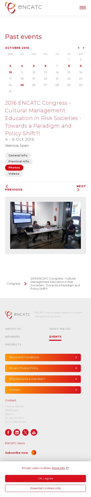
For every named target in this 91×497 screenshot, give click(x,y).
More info (58, 468)
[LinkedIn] (17, 432)
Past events (23, 36)
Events (55, 336)
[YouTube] (34, 432)
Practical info (18, 161)
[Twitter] (25, 432)
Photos (14, 167)
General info (18, 155)
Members (12, 336)
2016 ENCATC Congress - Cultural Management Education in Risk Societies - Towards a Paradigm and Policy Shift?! (55, 283)
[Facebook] (8, 432)
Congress (13, 283)
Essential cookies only (45, 488)
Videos (13, 173)
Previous (14, 189)
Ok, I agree (45, 478)
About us (13, 328)
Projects (13, 344)
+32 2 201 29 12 (16, 418)
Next (81, 186)
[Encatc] (23, 7)
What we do (59, 328)
